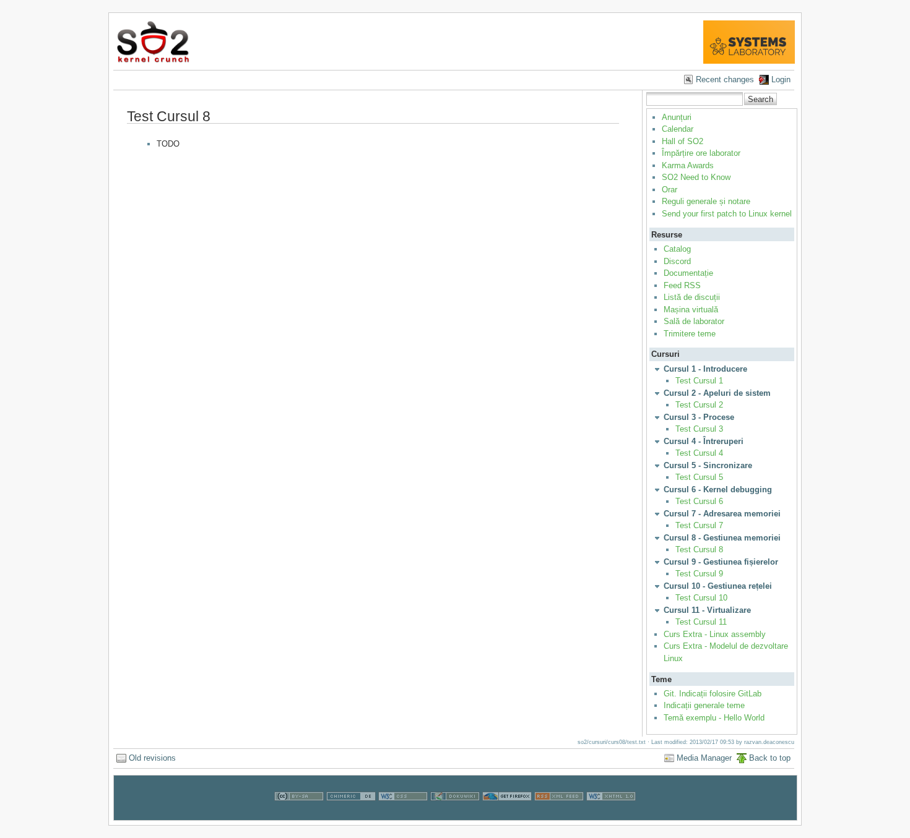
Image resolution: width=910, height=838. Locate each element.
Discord (677, 261)
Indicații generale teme (704, 705)
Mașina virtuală (691, 309)
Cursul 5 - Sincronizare (708, 465)
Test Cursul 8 (699, 549)
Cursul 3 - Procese (699, 417)
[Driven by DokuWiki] (455, 814)
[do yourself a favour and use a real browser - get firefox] (507, 814)
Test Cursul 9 (699, 573)
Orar (669, 189)
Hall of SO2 (682, 141)
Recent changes (725, 79)
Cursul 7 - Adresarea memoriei (722, 513)
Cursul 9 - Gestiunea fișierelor (721, 562)
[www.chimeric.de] (351, 814)
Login (781, 79)
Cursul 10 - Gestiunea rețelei (718, 586)
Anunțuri (676, 117)
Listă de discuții (692, 297)
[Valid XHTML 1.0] (611, 814)
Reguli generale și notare (706, 201)
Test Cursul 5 (699, 477)
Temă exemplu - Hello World (714, 717)
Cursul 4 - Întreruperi (703, 441)
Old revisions (152, 758)
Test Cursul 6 (699, 501)
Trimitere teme (690, 333)
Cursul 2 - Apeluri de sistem (717, 393)
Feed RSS (682, 285)
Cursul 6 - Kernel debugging (718, 489)
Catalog (677, 249)
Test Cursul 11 (701, 621)
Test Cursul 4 (699, 453)
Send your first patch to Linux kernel (727, 213)
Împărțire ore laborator (701, 153)
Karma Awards (688, 165)
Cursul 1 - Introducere (705, 369)
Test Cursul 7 (699, 525)
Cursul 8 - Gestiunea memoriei (722, 537)
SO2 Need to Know (696, 177)
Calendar (677, 129)
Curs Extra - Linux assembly (715, 634)
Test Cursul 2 (699, 404)
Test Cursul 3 (699, 429)
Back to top (770, 758)
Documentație (688, 273)
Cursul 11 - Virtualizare (707, 610)
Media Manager (704, 758)
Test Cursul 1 (699, 380)
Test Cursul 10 (701, 597)
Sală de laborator (694, 321)
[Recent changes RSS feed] (559, 814)
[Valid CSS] (403, 814)
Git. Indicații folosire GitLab (712, 693)
